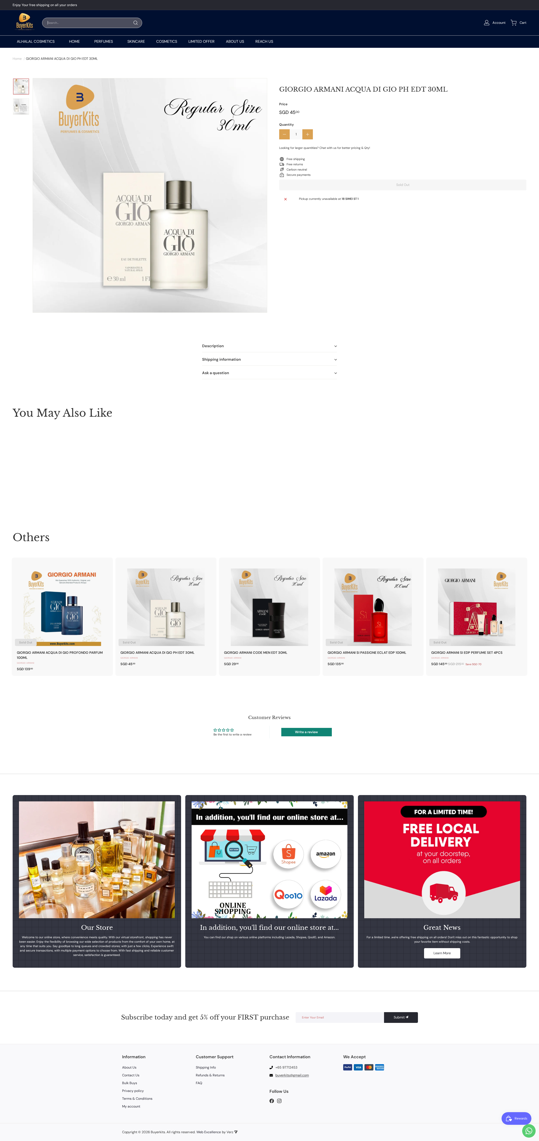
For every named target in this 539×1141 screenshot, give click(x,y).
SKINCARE (136, 41)
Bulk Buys (129, 1083)
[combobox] (92, 23)
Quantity (286, 124)
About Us (129, 1067)
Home (17, 58)
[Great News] (442, 859)
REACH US (264, 41)
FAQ (199, 1083)
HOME (74, 41)
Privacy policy (133, 1091)
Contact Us (130, 1075)
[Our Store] (97, 859)
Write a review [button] (306, 732)
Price (283, 104)
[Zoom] (150, 195)
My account (131, 1106)
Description (213, 345)
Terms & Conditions (137, 1098)
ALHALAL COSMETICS (36, 41)
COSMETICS (166, 41)
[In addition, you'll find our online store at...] (269, 859)
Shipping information (221, 359)
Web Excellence (208, 1132)
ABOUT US (235, 41)
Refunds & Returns (210, 1075)
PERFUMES (103, 41)
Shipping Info (206, 1067)
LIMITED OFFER (201, 41)
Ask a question (215, 372)
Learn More (442, 953)
